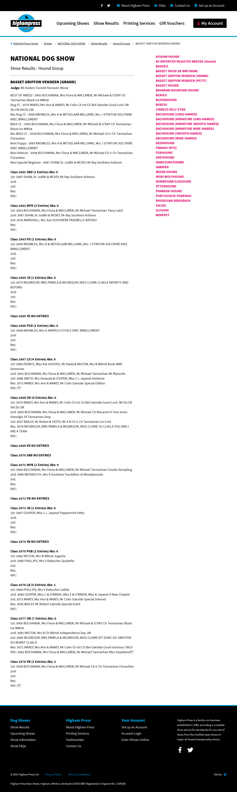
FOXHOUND (164, 152)
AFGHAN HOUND (167, 56)
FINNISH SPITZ (166, 148)
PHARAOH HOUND (169, 191)
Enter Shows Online (135, 740)
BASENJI (162, 66)
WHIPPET (162, 215)
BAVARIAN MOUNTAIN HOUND (177, 90)
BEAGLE (161, 95)
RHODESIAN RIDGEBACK (173, 200)
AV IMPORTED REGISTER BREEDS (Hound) (186, 61)
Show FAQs (18, 746)
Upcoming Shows (72, 23)
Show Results (106, 23)
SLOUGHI (162, 210)
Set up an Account (134, 727)
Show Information (23, 740)
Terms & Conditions (79, 774)
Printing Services (139, 23)
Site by (220, 774)
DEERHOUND (165, 143)
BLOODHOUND (166, 100)
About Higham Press (80, 727)
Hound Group (121, 43)
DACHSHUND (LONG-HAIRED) (176, 114)
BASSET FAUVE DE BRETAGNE (177, 71)
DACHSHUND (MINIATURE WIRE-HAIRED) (185, 128)
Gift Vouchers (171, 23)
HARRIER (162, 167)
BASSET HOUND (167, 85)
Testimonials (75, 740)
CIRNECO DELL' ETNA (170, 109)
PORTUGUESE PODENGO (173, 196)
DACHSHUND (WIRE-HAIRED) (176, 138)
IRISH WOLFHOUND (170, 176)
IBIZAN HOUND (166, 172)
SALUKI (161, 205)
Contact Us (73, 746)
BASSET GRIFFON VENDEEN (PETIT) (181, 80)
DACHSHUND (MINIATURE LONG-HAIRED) (185, 119)
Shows (48, 43)
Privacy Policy (53, 774)
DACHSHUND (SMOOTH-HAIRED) (179, 133)
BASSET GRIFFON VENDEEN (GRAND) (182, 76)
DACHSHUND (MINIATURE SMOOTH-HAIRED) (187, 124)
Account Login (131, 733)
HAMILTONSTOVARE (170, 162)
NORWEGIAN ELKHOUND (173, 181)
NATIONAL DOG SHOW (71, 43)
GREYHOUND (165, 157)
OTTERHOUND (166, 186)
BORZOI (161, 104)
